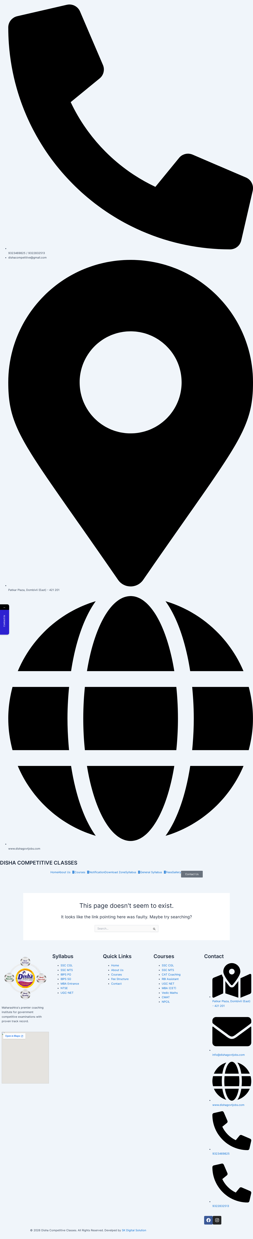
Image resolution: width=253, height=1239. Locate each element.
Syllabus (130, 872)
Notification (97, 872)
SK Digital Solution (134, 1230)
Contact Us (192, 874)
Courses (80, 872)
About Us (64, 872)
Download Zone (115, 872)
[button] (66, 872)
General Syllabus (151, 872)
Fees (169, 872)
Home (54, 872)
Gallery (176, 872)
